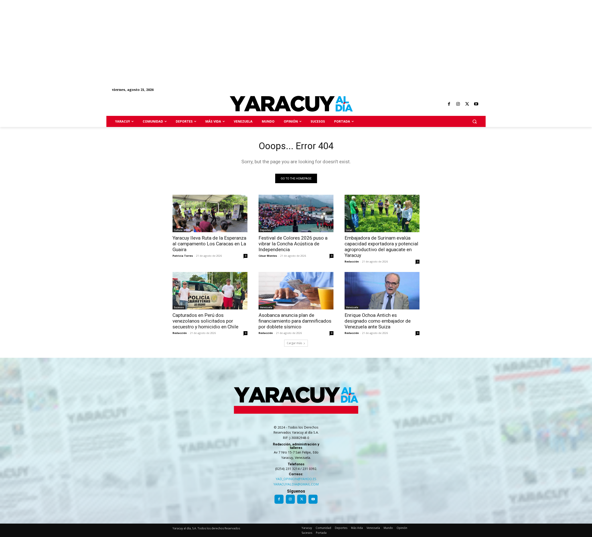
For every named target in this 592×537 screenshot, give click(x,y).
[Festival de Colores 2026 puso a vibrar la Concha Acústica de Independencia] (296, 213)
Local (349, 230)
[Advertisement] (139, 32)
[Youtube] (476, 104)
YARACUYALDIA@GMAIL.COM (296, 484)
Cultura (178, 230)
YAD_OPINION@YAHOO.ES (296, 479)
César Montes (268, 255)
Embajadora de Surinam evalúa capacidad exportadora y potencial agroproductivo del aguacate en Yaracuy (381, 246)
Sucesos (179, 307)
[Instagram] (458, 104)
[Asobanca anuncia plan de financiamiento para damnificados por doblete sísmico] (296, 290)
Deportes (265, 230)
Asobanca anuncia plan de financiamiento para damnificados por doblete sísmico (295, 321)
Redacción (352, 261)
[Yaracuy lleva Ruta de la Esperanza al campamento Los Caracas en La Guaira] (210, 213)
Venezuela (266, 307)
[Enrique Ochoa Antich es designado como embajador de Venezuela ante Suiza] (382, 290)
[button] (474, 121)
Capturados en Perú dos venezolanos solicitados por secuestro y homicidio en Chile (205, 321)
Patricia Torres (183, 255)
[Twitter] (467, 104)
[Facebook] (449, 104)
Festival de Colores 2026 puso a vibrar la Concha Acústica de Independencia (293, 243)
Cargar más (294, 343)
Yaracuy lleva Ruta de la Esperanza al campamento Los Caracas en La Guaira (209, 243)
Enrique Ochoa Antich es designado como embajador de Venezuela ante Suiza (378, 321)
